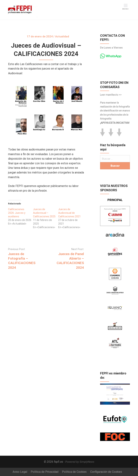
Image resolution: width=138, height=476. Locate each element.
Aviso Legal (20, 471)
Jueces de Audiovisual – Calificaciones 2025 (44, 213)
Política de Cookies (74, 471)
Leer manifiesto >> (111, 94)
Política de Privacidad (44, 471)
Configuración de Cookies (106, 471)
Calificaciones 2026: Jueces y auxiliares (16, 213)
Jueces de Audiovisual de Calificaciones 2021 (69, 213)
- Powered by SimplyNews (79, 461)
